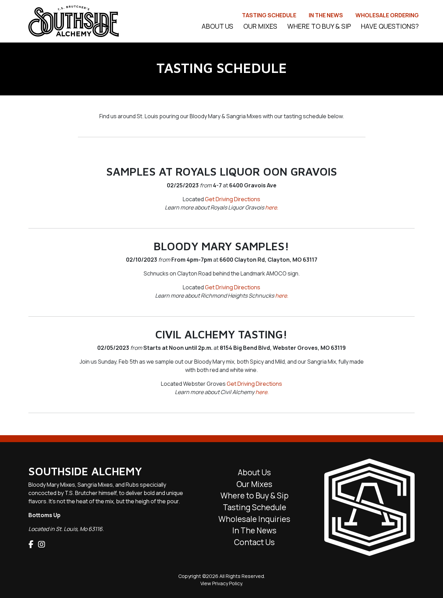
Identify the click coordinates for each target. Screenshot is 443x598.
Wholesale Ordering (387, 15)
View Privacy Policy (221, 583)
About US (217, 26)
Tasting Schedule (269, 15)
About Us (254, 472)
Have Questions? (390, 26)
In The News (326, 15)
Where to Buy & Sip (319, 26)
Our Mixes (260, 26)
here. (271, 207)
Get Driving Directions (232, 199)
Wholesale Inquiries (254, 519)
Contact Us (254, 542)
